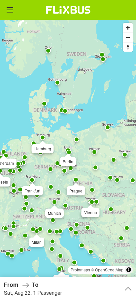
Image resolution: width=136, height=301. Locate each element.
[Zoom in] (128, 28)
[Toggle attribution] (129, 270)
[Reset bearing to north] (128, 47)
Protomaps (80, 269)
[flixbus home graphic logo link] (68, 10)
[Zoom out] (128, 37)
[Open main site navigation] (10, 10)
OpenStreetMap (109, 269)
